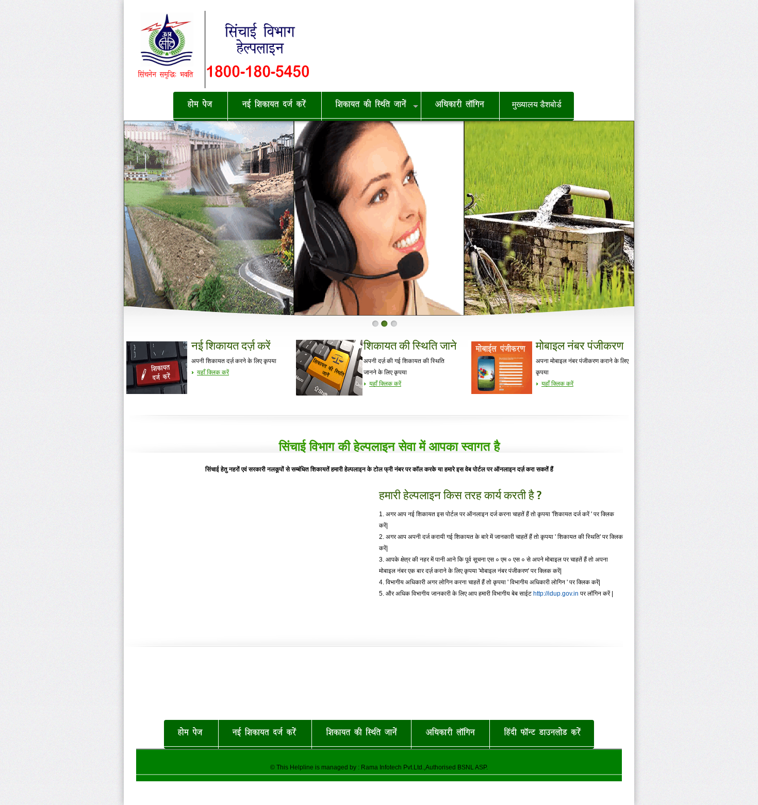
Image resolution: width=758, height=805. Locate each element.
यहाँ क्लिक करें (213, 372)
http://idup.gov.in (556, 593)
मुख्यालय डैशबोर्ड (537, 104)
